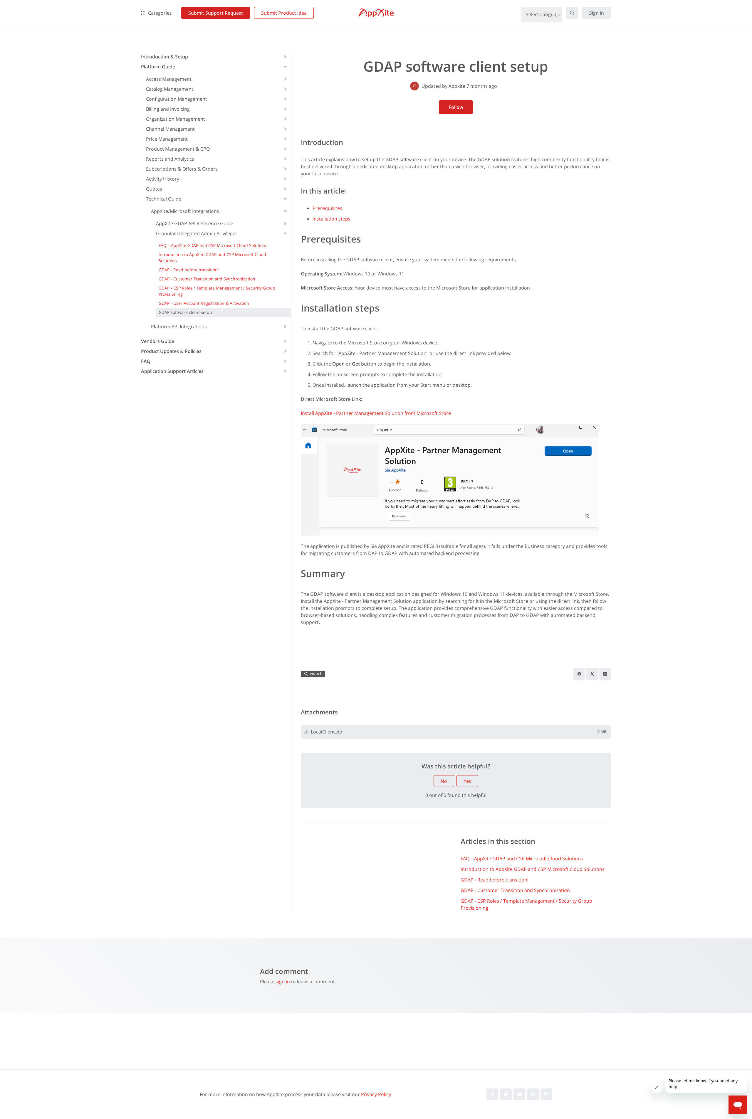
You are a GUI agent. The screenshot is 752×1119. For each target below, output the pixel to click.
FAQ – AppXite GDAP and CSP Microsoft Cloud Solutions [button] (213, 245)
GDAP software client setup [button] (185, 312)
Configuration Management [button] (176, 99)
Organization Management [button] (175, 119)
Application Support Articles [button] (172, 371)
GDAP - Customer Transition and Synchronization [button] (207, 279)
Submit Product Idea (284, 13)
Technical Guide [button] (163, 199)
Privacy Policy (376, 1094)
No (444, 781)
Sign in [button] (596, 13)
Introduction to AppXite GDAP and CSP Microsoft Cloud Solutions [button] (212, 257)
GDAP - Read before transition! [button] (189, 269)
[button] (572, 13)
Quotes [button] (154, 189)
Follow (456, 107)
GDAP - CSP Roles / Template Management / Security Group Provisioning (526, 904)
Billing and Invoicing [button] (168, 109)
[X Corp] (592, 674)
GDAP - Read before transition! (494, 879)
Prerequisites (327, 208)
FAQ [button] (146, 361)
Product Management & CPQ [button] (178, 149)
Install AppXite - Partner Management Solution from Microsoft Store (376, 413)
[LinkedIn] (605, 674)
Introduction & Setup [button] (164, 56)
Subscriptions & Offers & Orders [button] (182, 169)
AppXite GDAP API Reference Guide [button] (194, 223)
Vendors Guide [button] (157, 341)
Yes (467, 781)
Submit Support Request (215, 13)
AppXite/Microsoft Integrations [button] (185, 211)
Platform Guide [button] (158, 66)
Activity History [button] (162, 179)
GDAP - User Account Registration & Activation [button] (204, 303)
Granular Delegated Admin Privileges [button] (197, 233)
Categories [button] (159, 13)
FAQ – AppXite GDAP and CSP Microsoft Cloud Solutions (522, 858)
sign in (283, 981)
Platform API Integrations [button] (179, 326)
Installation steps (331, 219)
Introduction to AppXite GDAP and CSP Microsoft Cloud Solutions (533, 869)
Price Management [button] (167, 139)
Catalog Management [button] (169, 89)
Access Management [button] (169, 79)
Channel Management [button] (170, 129)
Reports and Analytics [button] (170, 159)
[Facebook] (579, 674)
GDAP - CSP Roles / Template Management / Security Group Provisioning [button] (217, 291)
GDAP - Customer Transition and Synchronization (515, 890)
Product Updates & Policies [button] (171, 351)
